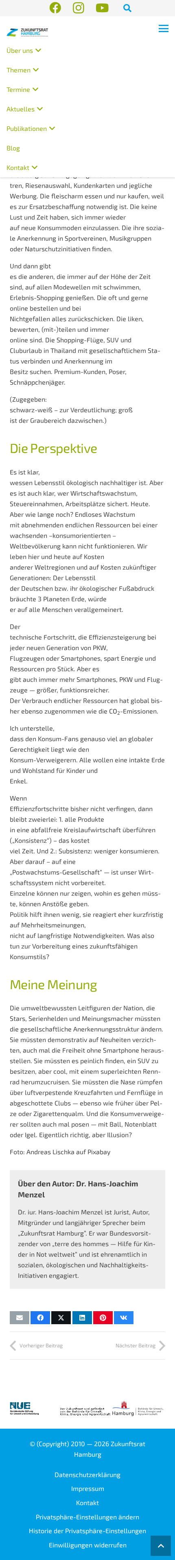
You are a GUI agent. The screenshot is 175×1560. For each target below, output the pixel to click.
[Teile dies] (40, 1317)
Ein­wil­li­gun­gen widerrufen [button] (88, 1545)
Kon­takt (87, 1502)
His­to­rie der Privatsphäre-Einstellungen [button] (87, 1530)
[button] (127, 8)
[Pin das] (103, 1317)
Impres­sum (87, 1488)
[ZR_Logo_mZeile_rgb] (27, 32)
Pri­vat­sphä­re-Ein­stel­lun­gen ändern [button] (87, 1517)
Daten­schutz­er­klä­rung (87, 1474)
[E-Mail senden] (19, 1317)
